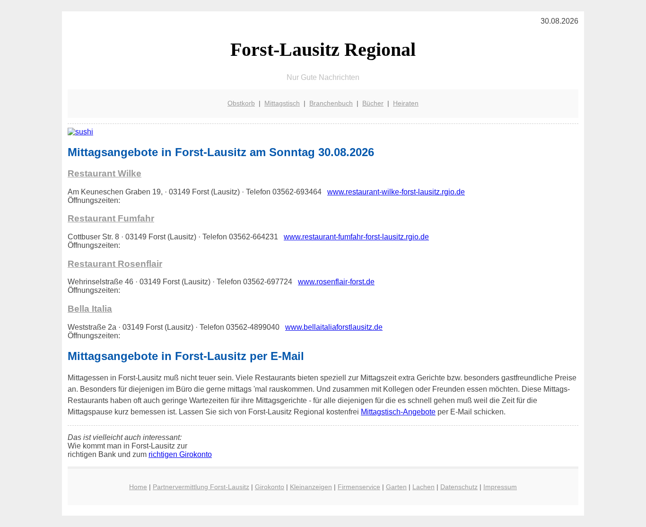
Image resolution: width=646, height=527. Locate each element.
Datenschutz (459, 487)
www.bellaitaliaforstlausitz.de (334, 327)
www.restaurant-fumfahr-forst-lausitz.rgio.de (356, 237)
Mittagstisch (282, 103)
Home (138, 487)
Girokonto (269, 487)
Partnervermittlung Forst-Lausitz (201, 487)
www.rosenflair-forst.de (336, 282)
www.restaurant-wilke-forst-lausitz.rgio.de (396, 192)
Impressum (500, 487)
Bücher (373, 103)
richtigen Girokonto (180, 454)
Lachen (423, 487)
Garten (396, 487)
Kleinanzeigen (311, 487)
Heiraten (406, 103)
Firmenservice (359, 487)
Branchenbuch (331, 103)
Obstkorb (241, 103)
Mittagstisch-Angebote (398, 412)
